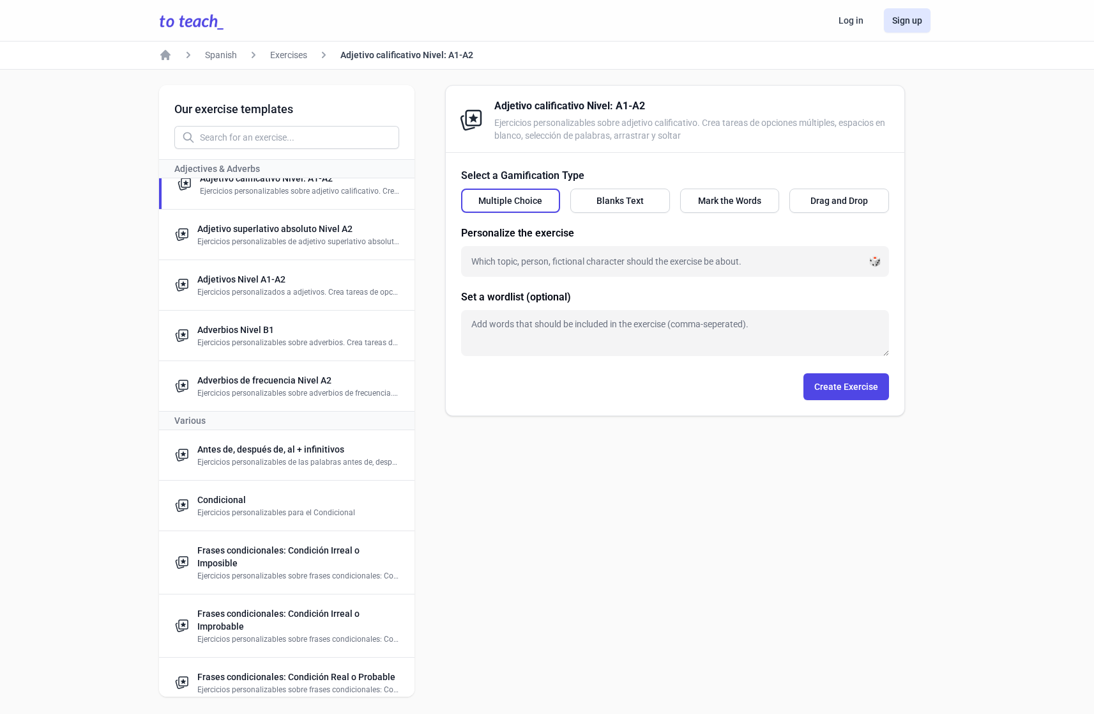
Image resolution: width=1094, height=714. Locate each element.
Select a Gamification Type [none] (522, 175)
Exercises (288, 55)
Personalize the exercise (517, 233)
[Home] (165, 55)
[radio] (511, 201)
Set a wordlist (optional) (516, 297)
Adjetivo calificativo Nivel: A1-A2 (406, 55)
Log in (851, 20)
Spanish (221, 55)
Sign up (907, 20)
